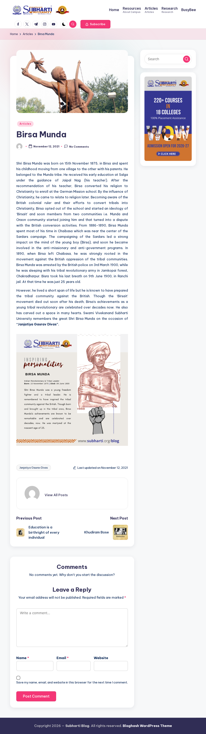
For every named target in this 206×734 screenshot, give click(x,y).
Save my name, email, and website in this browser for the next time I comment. (72, 682)
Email (63, 658)
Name (22, 658)
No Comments (79, 146)
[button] (95, 24)
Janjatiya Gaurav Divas (33, 467)
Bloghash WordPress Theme (147, 726)
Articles (25, 123)
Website (101, 658)
